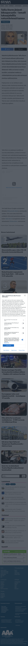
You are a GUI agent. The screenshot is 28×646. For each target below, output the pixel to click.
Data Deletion (6, 350)
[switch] (23, 323)
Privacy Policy (22, 350)
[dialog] (14, 323)
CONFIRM (8, 345)
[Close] (25, 296)
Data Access (14, 350)
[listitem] (14, 320)
